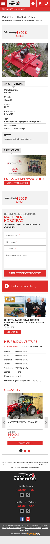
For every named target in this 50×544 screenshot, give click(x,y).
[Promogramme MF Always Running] (25, 165)
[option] (25, 419)
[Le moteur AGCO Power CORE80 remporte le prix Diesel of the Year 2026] (25, 306)
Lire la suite (12, 332)
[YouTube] (28, 519)
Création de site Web (17, 533)
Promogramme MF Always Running (24, 179)
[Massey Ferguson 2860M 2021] (25, 406)
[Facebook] (22, 519)
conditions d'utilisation (33, 528)
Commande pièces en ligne (13, 9)
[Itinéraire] (40, 3)
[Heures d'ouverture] (33, 3)
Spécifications (13, 83)
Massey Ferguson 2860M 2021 (23, 422)
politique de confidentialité (11, 528)
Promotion (11, 150)
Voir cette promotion (17, 183)
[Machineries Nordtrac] (18, 3)
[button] (3, 422)
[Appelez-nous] (46, 3)
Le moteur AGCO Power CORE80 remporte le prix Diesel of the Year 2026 (24, 322)
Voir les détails (25, 443)
